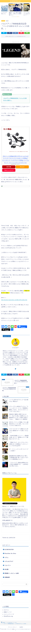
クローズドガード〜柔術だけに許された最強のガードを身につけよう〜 (18, 430)
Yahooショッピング (8, 170)
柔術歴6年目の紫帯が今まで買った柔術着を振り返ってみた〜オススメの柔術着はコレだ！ (18, 457)
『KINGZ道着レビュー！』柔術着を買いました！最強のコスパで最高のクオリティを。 (19, 437)
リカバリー (8, 565)
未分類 (6, 569)
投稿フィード (8, 612)
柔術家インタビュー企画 (12, 573)
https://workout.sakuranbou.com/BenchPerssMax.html (14, 299)
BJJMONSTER (9, 549)
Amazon (22, 166)
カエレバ (18, 164)
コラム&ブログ (9, 561)
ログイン (6, 610)
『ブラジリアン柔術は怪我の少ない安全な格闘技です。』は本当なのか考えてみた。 (18, 464)
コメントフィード (9, 614)
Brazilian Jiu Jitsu (10, 553)
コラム (3, 20)
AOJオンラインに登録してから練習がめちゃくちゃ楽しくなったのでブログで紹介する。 (18, 423)
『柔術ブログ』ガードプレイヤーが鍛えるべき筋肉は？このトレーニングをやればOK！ (18, 444)
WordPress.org (8, 616)
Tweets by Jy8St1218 (8, 537)
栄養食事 (7, 577)
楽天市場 (9, 166)
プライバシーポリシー (12, 627)
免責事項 (21, 627)
